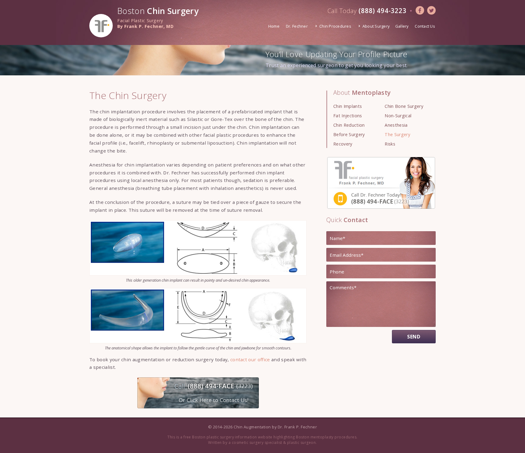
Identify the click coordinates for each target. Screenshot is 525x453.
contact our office (250, 359)
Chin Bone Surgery (404, 106)
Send (413, 336)
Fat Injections (347, 115)
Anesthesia (396, 125)
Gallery (402, 26)
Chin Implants (347, 106)
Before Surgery (349, 134)
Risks (390, 144)
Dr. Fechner (297, 26)
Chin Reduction (349, 125)
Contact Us (425, 26)
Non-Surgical (398, 115)
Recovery (342, 144)
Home (274, 26)
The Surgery (397, 134)
